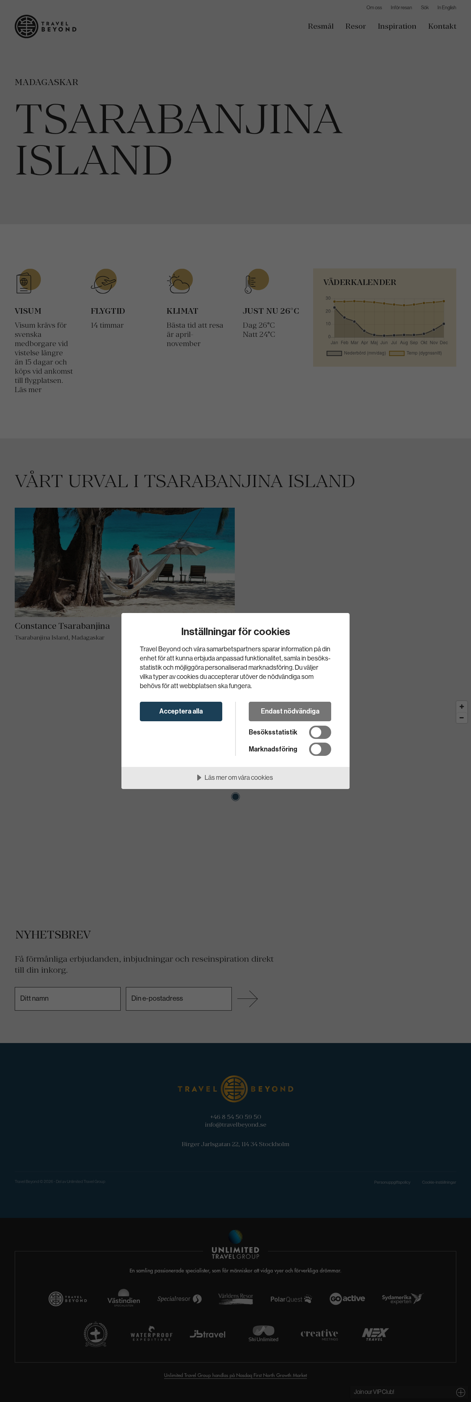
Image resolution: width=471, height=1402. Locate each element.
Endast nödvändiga (290, 711)
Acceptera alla (181, 711)
